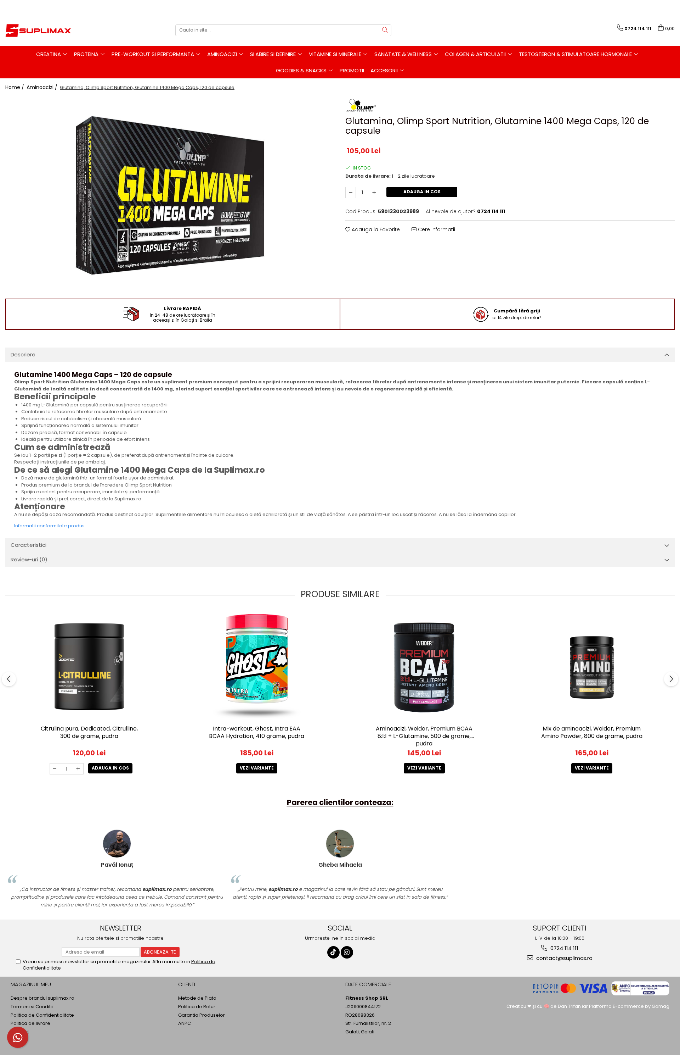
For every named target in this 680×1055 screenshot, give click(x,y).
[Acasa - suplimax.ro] (40, 30)
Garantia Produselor (201, 1015)
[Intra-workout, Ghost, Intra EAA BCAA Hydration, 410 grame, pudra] (257, 666)
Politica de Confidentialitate (42, 1015)
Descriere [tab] (23, 354)
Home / (15, 87)
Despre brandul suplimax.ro (42, 998)
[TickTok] (333, 952)
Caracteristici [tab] (28, 545)
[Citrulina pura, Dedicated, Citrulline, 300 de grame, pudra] (89, 666)
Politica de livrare (30, 1023)
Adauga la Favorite (375, 229)
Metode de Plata (197, 998)
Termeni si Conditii (32, 1007)
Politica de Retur (196, 1007)
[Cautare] (385, 30)
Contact (20, 1032)
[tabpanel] (170, 195)
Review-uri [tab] (29, 559)
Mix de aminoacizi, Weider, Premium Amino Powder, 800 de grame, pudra (591, 732)
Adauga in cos (422, 192)
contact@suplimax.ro (564, 958)
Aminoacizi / (43, 87)
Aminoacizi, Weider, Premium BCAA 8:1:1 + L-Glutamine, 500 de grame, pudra (424, 735)
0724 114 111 (563, 948)
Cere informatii (435, 229)
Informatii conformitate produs (49, 525)
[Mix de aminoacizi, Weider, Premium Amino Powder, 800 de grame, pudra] (592, 666)
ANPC (184, 1023)
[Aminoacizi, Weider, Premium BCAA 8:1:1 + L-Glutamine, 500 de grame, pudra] (424, 666)
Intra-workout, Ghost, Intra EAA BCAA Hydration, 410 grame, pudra (256, 732)
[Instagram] (347, 952)
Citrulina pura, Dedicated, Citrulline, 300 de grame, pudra (89, 732)
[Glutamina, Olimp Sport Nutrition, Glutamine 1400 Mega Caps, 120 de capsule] (170, 195)
